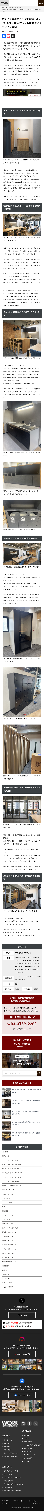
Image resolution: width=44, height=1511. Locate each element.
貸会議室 (5, 1211)
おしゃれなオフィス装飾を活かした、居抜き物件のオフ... (26, 1134)
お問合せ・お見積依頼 (10, 1456)
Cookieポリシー (6, 1504)
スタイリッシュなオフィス (10, 1228)
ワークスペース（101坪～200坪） (12, 1173)
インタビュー (6, 1278)
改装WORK (7, 1446)
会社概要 (26, 1435)
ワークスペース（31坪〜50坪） (11, 1164)
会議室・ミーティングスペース (11, 1185)
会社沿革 (26, 1438)
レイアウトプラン (7, 1215)
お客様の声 (27, 1451)
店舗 (3, 1207)
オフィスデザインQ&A (10, 1453)
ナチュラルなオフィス (9, 1249)
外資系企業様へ (8, 1481)
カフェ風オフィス (7, 1236)
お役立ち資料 (8, 1474)
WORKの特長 (28, 1442)
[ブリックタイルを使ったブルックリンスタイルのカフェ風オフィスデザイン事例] (7, 1125)
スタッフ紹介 (28, 1458)
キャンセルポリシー (34, 1501)
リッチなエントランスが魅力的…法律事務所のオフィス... (26, 1101)
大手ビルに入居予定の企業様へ (13, 1484)
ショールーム (6, 1198)
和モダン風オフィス (8, 1253)
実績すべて (5, 1156)
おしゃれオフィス (7, 1257)
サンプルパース (7, 1219)
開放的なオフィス (7, 1240)
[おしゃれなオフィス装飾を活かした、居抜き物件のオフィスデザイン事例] (7, 1136)
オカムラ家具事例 (7, 1287)
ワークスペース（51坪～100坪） (12, 1169)
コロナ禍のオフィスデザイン (12, 1477)
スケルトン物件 (7, 1283)
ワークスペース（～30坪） (10, 1160)
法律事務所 (5, 1266)
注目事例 (5, 1152)
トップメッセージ (29, 1455)
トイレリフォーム (7, 1202)
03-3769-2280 (24, 1023)
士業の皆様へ (8, 1487)
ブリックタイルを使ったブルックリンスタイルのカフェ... (26, 1123)
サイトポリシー (6, 1501)
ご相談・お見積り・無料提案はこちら (22, 1017)
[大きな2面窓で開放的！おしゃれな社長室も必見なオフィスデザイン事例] (7, 1092)
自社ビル (5, 1270)
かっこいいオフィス (8, 1223)
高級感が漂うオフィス (9, 1245)
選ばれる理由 (28, 1448)
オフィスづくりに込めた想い (33, 1445)
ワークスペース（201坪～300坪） (12, 1177)
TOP (3, 7)
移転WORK (7, 1443)
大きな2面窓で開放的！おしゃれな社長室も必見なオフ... (26, 1091)
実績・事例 (7, 1450)
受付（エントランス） (9, 1190)
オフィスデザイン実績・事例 (13, 7)
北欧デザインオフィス (9, 1262)
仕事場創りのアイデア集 (11, 1471)
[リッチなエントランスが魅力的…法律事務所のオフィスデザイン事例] (7, 1103)
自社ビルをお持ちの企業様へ (12, 1491)
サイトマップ (36, 1504)
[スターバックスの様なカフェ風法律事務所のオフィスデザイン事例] (7, 1114)
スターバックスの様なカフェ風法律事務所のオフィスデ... (26, 1112)
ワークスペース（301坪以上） (11, 1181)
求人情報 (26, 1461)
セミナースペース (7, 1194)
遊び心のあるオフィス (9, 1232)
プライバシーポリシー (19, 1501)
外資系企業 (5, 1274)
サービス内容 (8, 1440)
